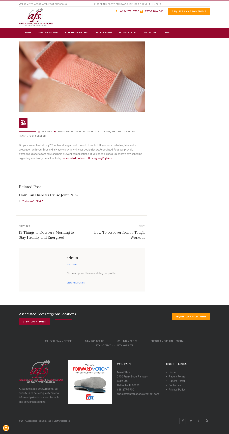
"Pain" (39, 201)
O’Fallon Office (94, 341)
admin (48, 131)
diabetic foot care (98, 131)
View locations (34, 321)
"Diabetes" (28, 201)
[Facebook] (183, 421)
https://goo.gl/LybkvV (99, 158)
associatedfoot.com (74, 158)
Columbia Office (127, 341)
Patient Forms (104, 32)
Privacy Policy (177, 389)
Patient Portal (127, 32)
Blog (167, 32)
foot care (124, 131)
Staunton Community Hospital (114, 345)
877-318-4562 (154, 11)
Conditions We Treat (77, 32)
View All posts (76, 282)
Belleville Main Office (58, 341)
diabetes (80, 131)
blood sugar (66, 131)
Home (28, 32)
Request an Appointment (189, 11)
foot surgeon (37, 136)
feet (114, 131)
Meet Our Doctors (48, 32)
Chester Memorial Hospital (168, 341)
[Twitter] (191, 421)
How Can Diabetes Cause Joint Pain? (48, 195)
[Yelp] (207, 421)
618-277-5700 (129, 11)
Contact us (150, 32)
